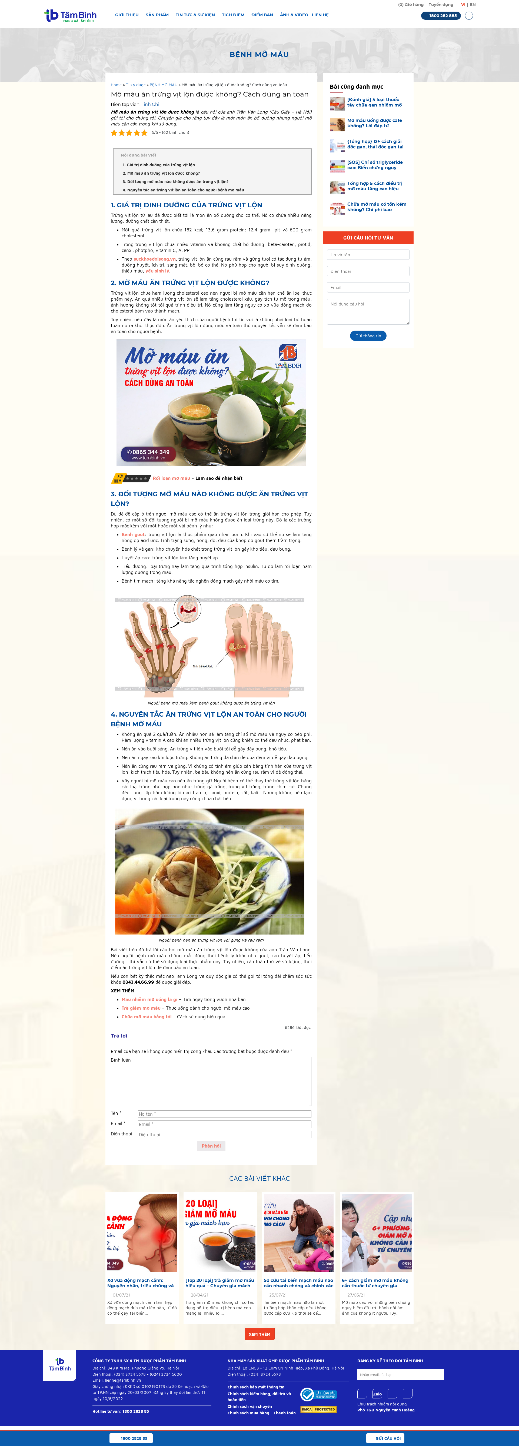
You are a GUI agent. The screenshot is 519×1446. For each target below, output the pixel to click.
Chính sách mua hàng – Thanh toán (262, 1413)
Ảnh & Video (294, 14)
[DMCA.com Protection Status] (318, 1409)
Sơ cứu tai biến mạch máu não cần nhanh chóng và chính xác (298, 1283)
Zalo (377, 1393)
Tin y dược (135, 84)
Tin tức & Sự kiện (195, 14)
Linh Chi (150, 104)
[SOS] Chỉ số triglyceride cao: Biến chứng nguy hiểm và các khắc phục (375, 165)
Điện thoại (121, 1133)
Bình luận (121, 1060)
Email (118, 1123)
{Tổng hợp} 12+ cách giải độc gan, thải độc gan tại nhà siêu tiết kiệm (375, 144)
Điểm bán (262, 14)
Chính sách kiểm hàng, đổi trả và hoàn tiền (259, 1396)
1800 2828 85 (135, 1411)
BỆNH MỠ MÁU (163, 84)
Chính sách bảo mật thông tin (256, 1387)
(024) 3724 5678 (130, 1374)
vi (463, 4)
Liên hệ (320, 14)
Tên (116, 1113)
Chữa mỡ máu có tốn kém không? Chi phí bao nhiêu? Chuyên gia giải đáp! (377, 207)
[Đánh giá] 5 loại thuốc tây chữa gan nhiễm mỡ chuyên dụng (374, 102)
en (473, 4)
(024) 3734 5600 (166, 1374)
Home (116, 84)
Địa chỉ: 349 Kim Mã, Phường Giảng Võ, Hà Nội (135, 1368)
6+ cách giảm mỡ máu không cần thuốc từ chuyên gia (375, 1283)
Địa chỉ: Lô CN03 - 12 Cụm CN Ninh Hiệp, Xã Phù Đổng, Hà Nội (286, 1368)
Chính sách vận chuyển (250, 1406)
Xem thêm (260, 1334)
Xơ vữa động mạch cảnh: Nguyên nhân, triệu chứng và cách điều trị (140, 1283)
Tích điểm (233, 14)
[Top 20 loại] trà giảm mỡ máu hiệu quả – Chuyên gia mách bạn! (219, 1283)
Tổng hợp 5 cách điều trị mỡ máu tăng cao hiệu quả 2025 (374, 186)
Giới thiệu (127, 14)
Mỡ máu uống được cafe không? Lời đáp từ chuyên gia (374, 123)
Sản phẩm (157, 14)
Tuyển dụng (441, 4)
